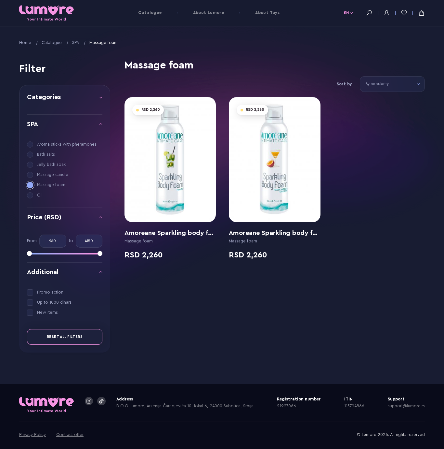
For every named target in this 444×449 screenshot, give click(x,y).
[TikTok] (101, 401)
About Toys (267, 13)
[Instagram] (89, 401)
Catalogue (150, 13)
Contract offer (70, 435)
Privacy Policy (32, 435)
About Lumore (208, 13)
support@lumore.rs (406, 406)
